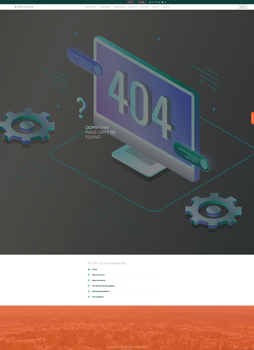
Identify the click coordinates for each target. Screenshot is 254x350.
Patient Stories (132, 7)
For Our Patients (144, 7)
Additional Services (119, 7)
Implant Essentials (90, 7)
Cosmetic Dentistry (105, 7)
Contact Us (166, 7)
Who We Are (156, 7)
